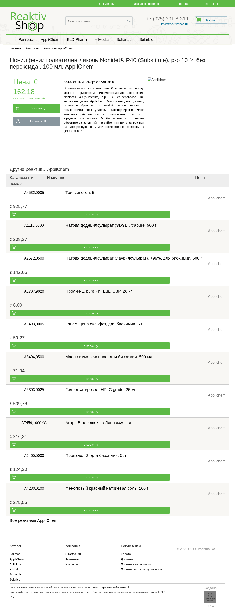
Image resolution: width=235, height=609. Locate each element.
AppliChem (17, 559)
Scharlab (15, 574)
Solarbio (15, 579)
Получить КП (38, 121)
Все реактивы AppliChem (33, 520)
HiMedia (15, 569)
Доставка (183, 4)
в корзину (91, 214)
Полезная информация (146, 4)
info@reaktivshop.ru (174, 24)
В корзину (38, 108)
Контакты (211, 4)
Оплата (126, 554)
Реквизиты (72, 559)
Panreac (15, 554)
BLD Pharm (17, 564)
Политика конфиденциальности (142, 569)
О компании (107, 4)
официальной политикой (115, 587)
